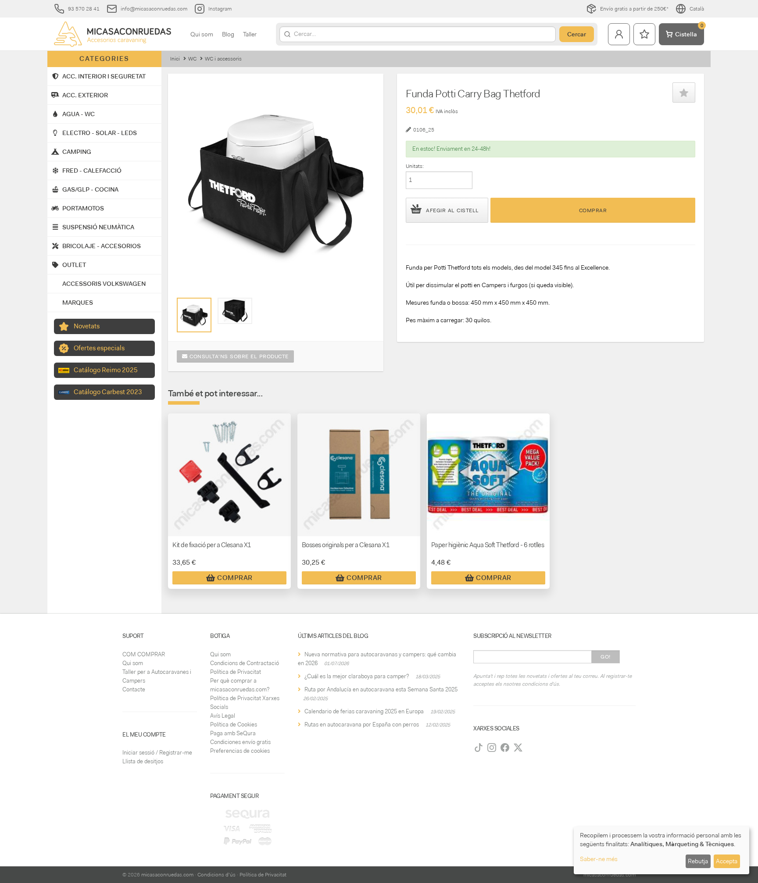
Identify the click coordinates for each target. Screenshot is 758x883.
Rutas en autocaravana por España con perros (361, 724)
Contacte (133, 689)
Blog (228, 34)
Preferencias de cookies (240, 751)
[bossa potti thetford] (194, 315)
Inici (175, 58)
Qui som (201, 34)
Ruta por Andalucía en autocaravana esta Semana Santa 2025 (381, 689)
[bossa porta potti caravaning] (235, 311)
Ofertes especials (99, 348)
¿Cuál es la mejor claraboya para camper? (356, 676)
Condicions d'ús (216, 874)
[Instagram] (491, 747)
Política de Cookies (233, 724)
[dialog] (661, 850)
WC (192, 58)
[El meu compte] (619, 34)
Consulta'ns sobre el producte (238, 356)
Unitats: (415, 166)
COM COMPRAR (143, 654)
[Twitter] (518, 747)
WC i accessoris (223, 58)
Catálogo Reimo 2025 (106, 370)
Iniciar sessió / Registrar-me (157, 752)
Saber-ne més (599, 859)
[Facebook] (505, 747)
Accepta (726, 861)
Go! (606, 656)
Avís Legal (222, 715)
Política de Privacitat (235, 672)
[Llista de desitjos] (644, 34)
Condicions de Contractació (244, 663)
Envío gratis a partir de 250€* (634, 8)
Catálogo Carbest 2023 (108, 392)
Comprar (593, 210)
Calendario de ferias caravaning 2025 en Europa (364, 711)
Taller (250, 34)
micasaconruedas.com (167, 874)
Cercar (576, 34)
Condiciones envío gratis (240, 742)
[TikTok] (478, 747)
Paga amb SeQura (233, 733)
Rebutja (698, 861)
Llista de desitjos (142, 761)
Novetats (87, 326)
